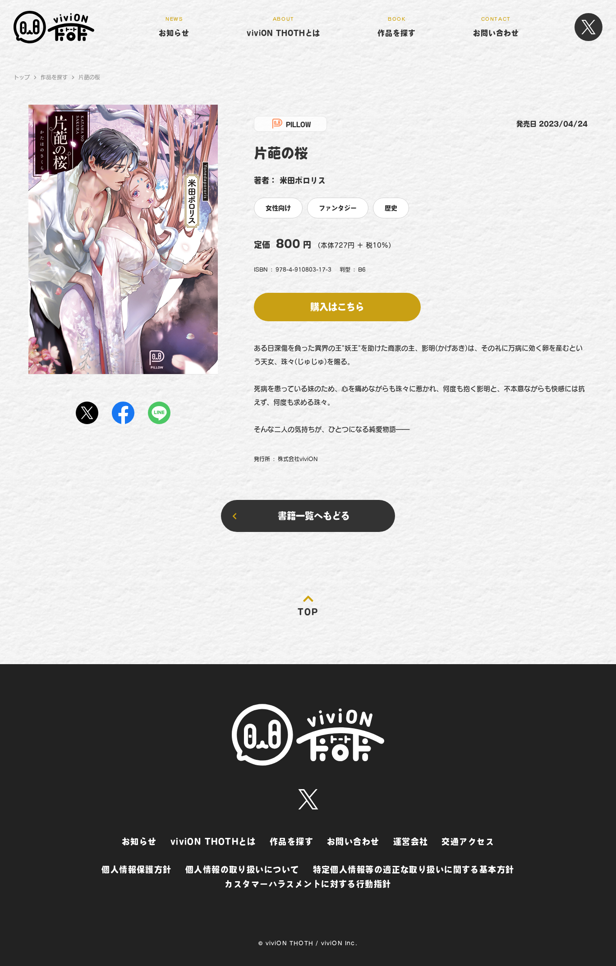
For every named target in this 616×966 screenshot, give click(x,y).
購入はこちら (337, 306)
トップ (22, 77)
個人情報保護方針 (136, 869)
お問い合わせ (353, 841)
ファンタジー (338, 208)
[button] (396, 27)
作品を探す (54, 77)
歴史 (391, 208)
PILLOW (298, 125)
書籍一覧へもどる (314, 515)
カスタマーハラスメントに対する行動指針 (308, 884)
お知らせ (139, 841)
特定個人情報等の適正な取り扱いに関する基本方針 (414, 869)
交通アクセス (467, 841)
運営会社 (410, 841)
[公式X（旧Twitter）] (588, 27)
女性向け (278, 208)
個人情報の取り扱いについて (242, 869)
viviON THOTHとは (213, 841)
